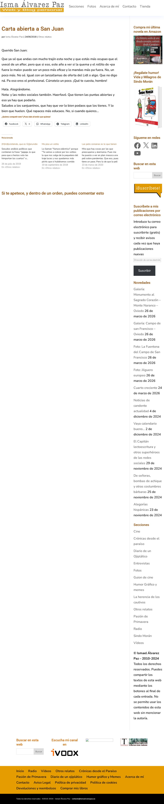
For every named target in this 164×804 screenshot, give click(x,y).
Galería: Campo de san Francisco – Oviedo (147, 328)
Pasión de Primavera (31, 777)
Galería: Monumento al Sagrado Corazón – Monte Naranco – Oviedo (147, 300)
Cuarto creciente (145, 388)
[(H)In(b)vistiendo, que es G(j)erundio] (22, 156)
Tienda (145, 6)
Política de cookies (103, 782)
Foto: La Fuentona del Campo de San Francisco (147, 352)
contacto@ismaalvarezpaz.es (83, 799)
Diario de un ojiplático (66, 777)
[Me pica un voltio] (62, 156)
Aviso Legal (42, 782)
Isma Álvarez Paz (14, 36)
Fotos (91, 6)
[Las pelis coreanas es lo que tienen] (102, 156)
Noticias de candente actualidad (142, 405)
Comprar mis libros (74, 788)
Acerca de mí (109, 6)
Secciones (76, 6)
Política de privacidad (70, 782)
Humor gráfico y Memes (103, 777)
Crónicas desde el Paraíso (98, 771)
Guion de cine (143, 577)
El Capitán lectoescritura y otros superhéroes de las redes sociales (147, 452)
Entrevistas (142, 563)
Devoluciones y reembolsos (36, 788)
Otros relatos (45, 36)
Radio (138, 629)
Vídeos (139, 643)
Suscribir (144, 270)
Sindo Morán (143, 636)
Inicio (20, 771)
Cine (137, 531)
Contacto (129, 6)
